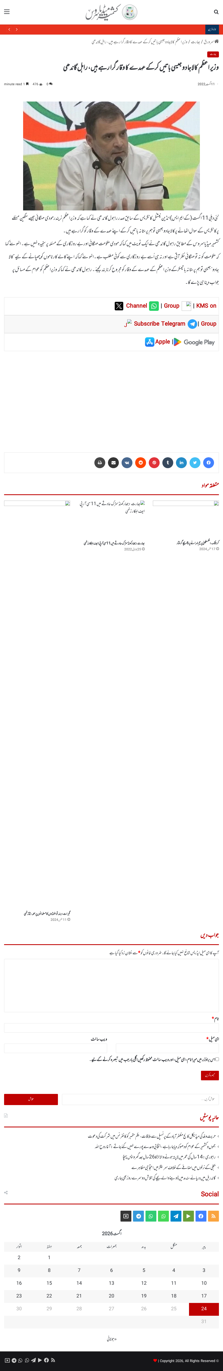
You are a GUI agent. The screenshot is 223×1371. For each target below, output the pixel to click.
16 (19, 1284)
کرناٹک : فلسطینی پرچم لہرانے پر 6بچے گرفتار (198, 543)
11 (173, 1284)
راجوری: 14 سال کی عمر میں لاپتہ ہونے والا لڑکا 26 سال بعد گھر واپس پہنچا (169, 1157)
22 (49, 1296)
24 (204, 1309)
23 (19, 1296)
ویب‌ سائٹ (99, 1039)
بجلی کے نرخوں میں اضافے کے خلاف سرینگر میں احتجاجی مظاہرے (161, 29)
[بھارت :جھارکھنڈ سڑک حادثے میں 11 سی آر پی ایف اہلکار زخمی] (111, 519)
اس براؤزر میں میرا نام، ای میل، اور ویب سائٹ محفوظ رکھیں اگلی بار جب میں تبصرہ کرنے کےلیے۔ (152, 1060)
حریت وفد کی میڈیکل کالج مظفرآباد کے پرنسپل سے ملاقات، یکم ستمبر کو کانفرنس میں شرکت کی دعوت (152, 1136)
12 (144, 1284)
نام (215, 1019)
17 (204, 1296)
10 (204, 1284)
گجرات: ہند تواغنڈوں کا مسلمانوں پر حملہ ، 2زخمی (47, 914)
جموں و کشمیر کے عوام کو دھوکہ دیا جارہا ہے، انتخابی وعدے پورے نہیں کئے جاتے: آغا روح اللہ (155, 1147)
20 (111, 1296)
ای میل (212, 1039)
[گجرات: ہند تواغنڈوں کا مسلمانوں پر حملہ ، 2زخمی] (37, 705)
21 (79, 1296)
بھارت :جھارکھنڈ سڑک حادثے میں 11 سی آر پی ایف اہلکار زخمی (114, 543)
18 (173, 1296)
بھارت (195, 42)
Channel (137, 306)
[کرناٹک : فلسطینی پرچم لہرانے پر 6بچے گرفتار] (186, 519)
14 (79, 1284)
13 (111, 1284)
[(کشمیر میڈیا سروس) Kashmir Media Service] (111, 12)
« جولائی (112, 1339)
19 (144, 1296)
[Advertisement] (111, 398)
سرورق (209, 42)
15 (49, 1284)
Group (170, 306)
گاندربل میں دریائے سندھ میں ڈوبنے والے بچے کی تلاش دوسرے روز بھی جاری (165, 1178)
